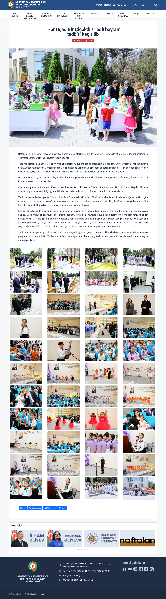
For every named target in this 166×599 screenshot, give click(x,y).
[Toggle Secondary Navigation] (10, 25)
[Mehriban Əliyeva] (28, 538)
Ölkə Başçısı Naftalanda (30, 15)
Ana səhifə (15, 14)
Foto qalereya (123, 14)
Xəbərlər (94, 13)
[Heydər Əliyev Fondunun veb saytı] (64, 538)
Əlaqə (136, 13)
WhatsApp (36, 508)
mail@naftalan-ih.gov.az (74, 575)
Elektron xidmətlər (46, 14)
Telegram (51, 508)
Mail (63, 508)
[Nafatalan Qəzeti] (101, 538)
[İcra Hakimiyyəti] (11, 5)
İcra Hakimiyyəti (63, 14)
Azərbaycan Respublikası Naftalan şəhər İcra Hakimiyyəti (30, 5)
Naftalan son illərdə (79, 15)
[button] (78, 549)
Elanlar (109, 13)
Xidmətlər (149, 13)
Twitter (23, 508)
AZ (143, 5)
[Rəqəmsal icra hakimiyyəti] (137, 538)
